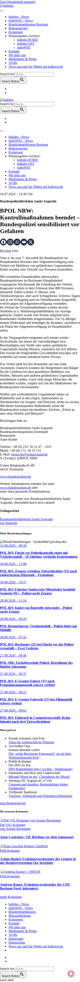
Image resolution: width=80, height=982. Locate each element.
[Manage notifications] (71, 973)
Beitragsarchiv (18, 28)
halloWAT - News (21, 20)
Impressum (16, 938)
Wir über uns (17, 55)
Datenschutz (17, 942)
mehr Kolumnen (11, 897)
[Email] (23, 242)
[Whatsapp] (17, 242)
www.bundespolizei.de (15, 476)
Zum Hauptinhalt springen (17, 2)
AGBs (13, 63)
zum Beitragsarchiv (13, 803)
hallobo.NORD (27, 40)
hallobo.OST (26, 43)
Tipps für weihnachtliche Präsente (31, 742)
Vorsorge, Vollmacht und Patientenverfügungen (40, 796)
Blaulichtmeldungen (22, 912)
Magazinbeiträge (20, 915)
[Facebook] (3, 242)
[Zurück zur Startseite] (6, 5)
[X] (30, 242)
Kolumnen (16, 32)
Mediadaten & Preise (23, 59)
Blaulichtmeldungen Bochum (28, 24)
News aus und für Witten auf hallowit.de (36, 66)
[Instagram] (10, 242)
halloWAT (24, 47)
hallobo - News (19, 17)
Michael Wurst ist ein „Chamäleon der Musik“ (40, 777)
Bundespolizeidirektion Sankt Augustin (26, 519)
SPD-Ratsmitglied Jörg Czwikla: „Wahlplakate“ (41, 769)
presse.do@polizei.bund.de (29, 454)
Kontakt (14, 51)
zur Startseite (8, 523)
